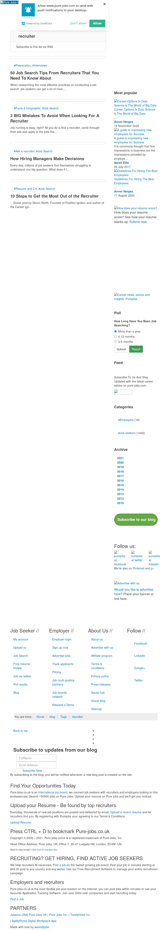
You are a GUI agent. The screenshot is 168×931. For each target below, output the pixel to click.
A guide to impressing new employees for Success (131, 140)
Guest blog (98, 701)
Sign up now (60, 647)
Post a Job (17, 899)
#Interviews (39, 65)
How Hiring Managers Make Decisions (47, 158)
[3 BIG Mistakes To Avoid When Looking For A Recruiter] (58, 100)
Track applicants (62, 664)
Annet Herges (123, 122)
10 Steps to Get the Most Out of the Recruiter (54, 196)
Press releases (100, 684)
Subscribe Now (32, 770)
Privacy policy (100, 676)
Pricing (56, 672)
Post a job (59, 865)
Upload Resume (20, 822)
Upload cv (19, 647)
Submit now (137, 221)
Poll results (20, 684)
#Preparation (22, 65)
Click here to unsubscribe (44, 849)
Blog (16, 692)
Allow (97, 23)
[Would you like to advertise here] (126, 582)
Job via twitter (22, 676)
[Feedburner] (123, 392)
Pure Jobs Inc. (58, 915)
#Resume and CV (25, 188)
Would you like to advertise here (133, 591)
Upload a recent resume (126, 812)
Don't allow (78, 23)
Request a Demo (63, 705)
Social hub (98, 692)
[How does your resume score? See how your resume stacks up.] (135, 208)
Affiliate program (101, 656)
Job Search (20, 656)
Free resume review (21, 666)
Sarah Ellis (121, 163)
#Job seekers (127, 433)
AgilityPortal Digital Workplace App (34, 921)
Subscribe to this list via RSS (34, 47)
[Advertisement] (141, 56)
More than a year (129, 331)
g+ (152, 568)
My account (20, 639)
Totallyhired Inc (80, 915)
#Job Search (50, 108)
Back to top (20, 731)
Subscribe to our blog (136, 519)
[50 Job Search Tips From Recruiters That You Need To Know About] (58, 57)
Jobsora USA (18, 915)
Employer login (62, 639)
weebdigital (41, 927)
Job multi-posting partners (63, 682)
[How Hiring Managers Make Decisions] (58, 143)
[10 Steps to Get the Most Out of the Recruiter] (58, 181)
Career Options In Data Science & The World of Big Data (134, 111)
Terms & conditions (97, 666)
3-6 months (125, 341)
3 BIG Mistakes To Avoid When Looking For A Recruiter (54, 118)
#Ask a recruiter (24, 151)
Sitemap (96, 709)
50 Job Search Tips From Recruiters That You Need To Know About (54, 75)
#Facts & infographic (27, 108)
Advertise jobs (61, 656)
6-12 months (126, 336)
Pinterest (138, 568)
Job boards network (59, 694)
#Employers (126, 420)
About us (97, 639)
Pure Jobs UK (38, 915)
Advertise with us (102, 647)
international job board (52, 792)
